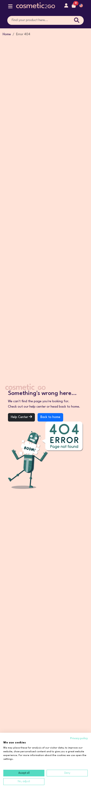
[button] (10, 7)
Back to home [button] (50, 417)
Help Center (20, 417)
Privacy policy (79, 738)
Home (7, 34)
